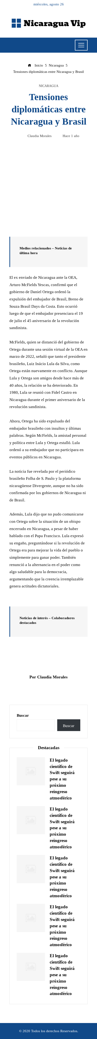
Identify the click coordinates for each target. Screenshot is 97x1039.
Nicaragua (48, 86)
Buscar (23, 715)
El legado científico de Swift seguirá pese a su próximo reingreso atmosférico (62, 779)
